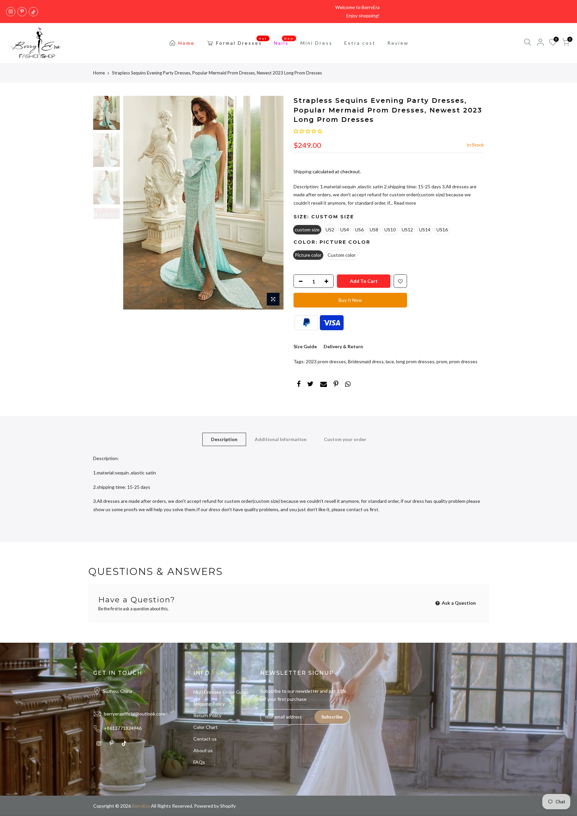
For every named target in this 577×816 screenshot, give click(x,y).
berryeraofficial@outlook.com (134, 714)
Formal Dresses (241, 41)
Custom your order (345, 439)
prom (441, 361)
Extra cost (360, 43)
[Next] (271, 202)
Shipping (303, 171)
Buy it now (350, 300)
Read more (404, 203)
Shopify (228, 806)
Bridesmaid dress (366, 361)
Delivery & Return (343, 346)
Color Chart (205, 727)
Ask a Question (458, 603)
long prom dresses (415, 361)
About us (203, 750)
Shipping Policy (209, 703)
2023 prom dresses (326, 361)
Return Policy (207, 715)
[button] (308, 131)
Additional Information (281, 439)
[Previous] (135, 202)
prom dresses (463, 361)
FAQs (199, 762)
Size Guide (305, 346)
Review (398, 43)
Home (186, 43)
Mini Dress (317, 43)
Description (224, 439)
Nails (284, 41)
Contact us (205, 739)
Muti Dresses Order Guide (221, 692)
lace (390, 361)
